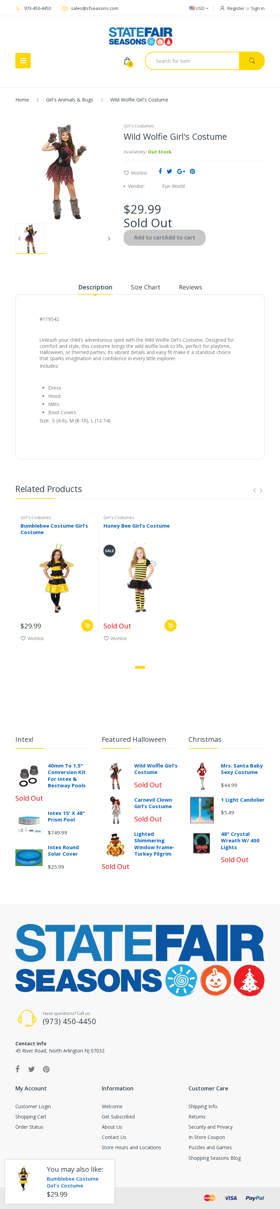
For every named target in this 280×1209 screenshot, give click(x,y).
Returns (197, 1116)
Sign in (258, 8)
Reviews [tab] (190, 287)
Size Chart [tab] (145, 287)
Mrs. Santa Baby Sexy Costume (242, 769)
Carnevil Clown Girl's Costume (153, 803)
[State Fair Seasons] (140, 34)
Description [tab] (95, 287)
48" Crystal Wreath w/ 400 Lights (240, 840)
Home (22, 99)
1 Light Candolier (243, 799)
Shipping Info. (203, 1106)
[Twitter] (169, 171)
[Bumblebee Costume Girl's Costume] (23, 1178)
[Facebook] (160, 171)
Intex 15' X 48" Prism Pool (66, 816)
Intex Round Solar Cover (63, 850)
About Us (112, 1127)
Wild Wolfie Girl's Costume (156, 769)
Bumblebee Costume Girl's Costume (54, 528)
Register (235, 8)
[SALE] (139, 577)
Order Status (29, 1127)
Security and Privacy (210, 1127)
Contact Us (114, 1137)
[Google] (181, 171)
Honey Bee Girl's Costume (136, 525)
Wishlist (139, 173)
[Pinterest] (192, 171)
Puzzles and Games (210, 1147)
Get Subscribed (118, 1116)
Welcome (112, 1106)
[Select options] (87, 625)
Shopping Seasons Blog (214, 1158)
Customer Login (33, 1106)
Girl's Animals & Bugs (69, 99)
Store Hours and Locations (131, 1147)
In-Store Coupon (206, 1137)
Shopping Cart (30, 1116)
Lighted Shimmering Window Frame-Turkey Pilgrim (154, 843)
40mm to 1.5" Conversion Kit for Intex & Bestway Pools (67, 775)
